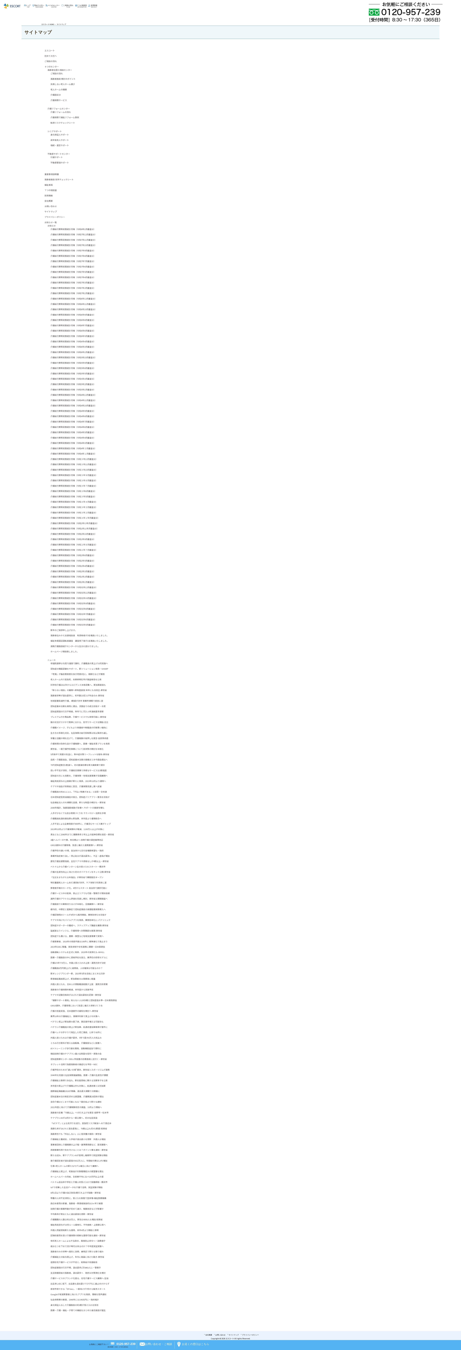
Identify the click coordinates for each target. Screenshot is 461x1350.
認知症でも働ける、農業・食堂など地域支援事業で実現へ (77, 936)
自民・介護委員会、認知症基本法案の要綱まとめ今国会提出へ (79, 759)
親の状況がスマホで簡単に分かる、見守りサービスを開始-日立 (79, 722)
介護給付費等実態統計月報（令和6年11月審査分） (74, 304)
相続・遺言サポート (60, 145)
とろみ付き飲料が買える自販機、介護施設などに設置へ (76, 1043)
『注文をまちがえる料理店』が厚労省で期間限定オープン (77, 877)
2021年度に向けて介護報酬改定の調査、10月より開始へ (76, 1107)
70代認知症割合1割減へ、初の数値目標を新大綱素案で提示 (78, 765)
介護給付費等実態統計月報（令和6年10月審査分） (74, 309)
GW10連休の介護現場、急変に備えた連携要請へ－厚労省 (77, 845)
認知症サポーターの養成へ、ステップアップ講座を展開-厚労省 (79, 925)
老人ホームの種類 (59, 89)
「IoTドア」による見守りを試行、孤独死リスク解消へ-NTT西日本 (81, 1123)
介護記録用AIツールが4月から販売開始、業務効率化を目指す (78, 914)
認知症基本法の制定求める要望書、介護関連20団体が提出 (77, 1096)
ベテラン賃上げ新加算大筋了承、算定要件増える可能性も (77, 1021)
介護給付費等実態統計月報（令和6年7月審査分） (73, 325)
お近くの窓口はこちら (195, 1344)
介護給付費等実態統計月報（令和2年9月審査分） (73, 539)
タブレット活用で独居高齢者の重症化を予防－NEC (74, 1064)
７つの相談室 (51, 190)
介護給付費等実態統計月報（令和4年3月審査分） (73, 443)
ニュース (52, 660)
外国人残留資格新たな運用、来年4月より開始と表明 (75, 1230)
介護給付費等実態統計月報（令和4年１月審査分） (74, 453)
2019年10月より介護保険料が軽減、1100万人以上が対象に (77, 829)
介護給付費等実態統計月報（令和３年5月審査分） (74, 496)
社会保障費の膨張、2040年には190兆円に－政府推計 (75, 1299)
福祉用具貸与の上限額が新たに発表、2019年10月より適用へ (78, 781)
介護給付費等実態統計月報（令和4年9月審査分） (73, 410)
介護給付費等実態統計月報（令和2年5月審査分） (73, 560)
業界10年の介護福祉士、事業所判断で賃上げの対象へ (75, 1016)
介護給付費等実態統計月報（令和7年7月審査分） (73, 261)
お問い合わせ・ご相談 (158, 1344)
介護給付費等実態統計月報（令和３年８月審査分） (74, 480)
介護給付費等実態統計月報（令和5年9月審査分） (73, 362)
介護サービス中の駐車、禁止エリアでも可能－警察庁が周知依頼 (80, 893)
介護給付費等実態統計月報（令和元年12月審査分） (74, 587)
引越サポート (57, 157)
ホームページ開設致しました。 (65, 651)
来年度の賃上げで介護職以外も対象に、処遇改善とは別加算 (78, 1085)
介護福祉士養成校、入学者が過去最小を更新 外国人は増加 (78, 1139)
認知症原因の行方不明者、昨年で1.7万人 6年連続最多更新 (77, 711)
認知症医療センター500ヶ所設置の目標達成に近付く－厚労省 (79, 1059)
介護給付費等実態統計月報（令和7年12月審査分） (74, 234)
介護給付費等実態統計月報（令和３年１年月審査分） (75, 517)
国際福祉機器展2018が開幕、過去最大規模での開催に (75, 1091)
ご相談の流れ (51, 61)
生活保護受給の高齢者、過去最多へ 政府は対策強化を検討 (78, 1272)
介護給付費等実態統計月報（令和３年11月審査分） (74, 464)
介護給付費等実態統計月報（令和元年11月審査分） (74, 592)
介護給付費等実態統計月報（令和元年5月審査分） (74, 624)
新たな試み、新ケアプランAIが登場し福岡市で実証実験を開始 (79, 1155)
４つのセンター (52, 66)
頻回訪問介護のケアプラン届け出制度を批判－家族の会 (76, 1053)
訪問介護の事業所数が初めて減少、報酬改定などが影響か (77, 1208)
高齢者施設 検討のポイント (63, 78)
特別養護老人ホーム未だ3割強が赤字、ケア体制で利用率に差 (79, 882)
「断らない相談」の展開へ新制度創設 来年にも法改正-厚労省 (79, 690)
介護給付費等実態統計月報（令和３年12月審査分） (74, 459)
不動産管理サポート (60, 162)
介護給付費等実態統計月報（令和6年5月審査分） (73, 336)
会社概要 (49, 200)
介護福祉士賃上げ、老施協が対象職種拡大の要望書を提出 (77, 1171)
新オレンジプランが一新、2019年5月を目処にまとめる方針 (78, 973)
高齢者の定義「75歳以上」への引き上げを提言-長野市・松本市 (80, 1112)
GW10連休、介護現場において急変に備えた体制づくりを (77, 1005)
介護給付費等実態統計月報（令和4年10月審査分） (74, 405)
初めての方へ (51, 55)
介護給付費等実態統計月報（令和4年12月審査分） (74, 394)
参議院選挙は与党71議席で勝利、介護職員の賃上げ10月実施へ (80, 663)
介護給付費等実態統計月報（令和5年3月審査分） (73, 378)
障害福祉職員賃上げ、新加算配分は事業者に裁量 (73, 978)
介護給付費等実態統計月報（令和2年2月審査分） (73, 576)
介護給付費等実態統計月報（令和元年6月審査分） (74, 619)
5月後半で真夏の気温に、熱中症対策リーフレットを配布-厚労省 (80, 754)
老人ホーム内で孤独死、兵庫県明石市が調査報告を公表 (76, 679)
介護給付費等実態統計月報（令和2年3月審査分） (73, 571)
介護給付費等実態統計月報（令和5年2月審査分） (73, 384)
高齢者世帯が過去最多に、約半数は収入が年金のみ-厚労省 (77, 695)
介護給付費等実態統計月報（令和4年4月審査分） (73, 437)
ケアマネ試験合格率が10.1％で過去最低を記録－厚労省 (76, 994)
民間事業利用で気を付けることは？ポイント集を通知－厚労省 (79, 1149)
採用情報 (49, 195)
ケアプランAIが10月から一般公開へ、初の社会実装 (74, 1117)
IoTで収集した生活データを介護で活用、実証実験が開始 (77, 1187)
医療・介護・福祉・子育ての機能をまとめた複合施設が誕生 (78, 1310)
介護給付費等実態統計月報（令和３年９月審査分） (74, 475)
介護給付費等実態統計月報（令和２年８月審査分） (74, 544)
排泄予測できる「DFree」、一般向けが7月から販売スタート (78, 1288)
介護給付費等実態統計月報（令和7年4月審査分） (73, 277)
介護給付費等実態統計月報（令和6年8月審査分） (73, 320)
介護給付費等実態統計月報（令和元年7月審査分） (74, 614)
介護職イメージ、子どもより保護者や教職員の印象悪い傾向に (79, 727)
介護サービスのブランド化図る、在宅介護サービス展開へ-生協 (79, 1278)
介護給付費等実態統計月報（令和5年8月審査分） (73, 368)
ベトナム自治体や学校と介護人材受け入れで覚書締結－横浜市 (79, 1182)
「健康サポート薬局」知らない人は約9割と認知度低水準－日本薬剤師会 (84, 1000)
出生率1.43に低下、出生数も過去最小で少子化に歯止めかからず (80, 1283)
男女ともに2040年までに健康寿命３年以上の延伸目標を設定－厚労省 (82, 834)
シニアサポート (55, 131)
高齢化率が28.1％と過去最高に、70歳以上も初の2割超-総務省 (79, 1128)
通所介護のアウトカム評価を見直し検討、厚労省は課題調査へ (79, 898)
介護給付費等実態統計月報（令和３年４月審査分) (73, 501)
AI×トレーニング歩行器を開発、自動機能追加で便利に (76, 1048)
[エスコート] (10, 9)
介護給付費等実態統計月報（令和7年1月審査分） (73, 293)
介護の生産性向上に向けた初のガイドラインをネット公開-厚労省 (80, 871)
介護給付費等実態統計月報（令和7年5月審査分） (73, 271)
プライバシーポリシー (55, 216)
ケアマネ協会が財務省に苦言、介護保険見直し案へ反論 (76, 786)
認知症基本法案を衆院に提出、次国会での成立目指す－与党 (78, 706)
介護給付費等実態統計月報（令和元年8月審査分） (74, 608)
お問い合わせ (51, 206)
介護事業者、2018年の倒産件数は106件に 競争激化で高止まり (79, 941)
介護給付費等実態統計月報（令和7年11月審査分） (74, 239)
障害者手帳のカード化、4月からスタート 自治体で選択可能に (79, 888)
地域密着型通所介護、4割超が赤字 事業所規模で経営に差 (77, 700)
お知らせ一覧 (51, 222)
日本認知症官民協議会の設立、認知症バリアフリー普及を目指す (80, 797)
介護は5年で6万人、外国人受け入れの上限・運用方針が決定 (78, 962)
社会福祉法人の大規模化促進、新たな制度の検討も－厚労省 (78, 802)
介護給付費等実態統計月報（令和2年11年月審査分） (75, 528)
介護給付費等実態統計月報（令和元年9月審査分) (73, 603)
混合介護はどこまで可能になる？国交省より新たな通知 (76, 1101)
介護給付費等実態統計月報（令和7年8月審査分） (73, 255)
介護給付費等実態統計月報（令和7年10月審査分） (74, 245)
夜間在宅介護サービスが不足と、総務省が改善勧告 (74, 1262)
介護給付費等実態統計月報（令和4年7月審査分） (73, 421)
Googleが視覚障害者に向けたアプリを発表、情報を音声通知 (78, 1294)
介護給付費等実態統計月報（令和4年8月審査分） (73, 416)
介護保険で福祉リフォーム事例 (65, 117)
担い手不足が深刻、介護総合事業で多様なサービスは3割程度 (79, 770)
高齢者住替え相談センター (60, 70)
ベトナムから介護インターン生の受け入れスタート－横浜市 (78, 866)
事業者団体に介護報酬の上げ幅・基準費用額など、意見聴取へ (79, 1144)
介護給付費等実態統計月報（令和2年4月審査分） (73, 565)
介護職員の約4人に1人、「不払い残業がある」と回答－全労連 (79, 791)
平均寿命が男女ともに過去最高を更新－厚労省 (72, 1214)
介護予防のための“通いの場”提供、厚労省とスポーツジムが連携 (80, 1069)
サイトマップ (51, 211)
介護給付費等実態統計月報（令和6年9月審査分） (73, 314)
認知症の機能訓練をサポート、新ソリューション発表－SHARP (79, 668)
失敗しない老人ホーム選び (63, 84)
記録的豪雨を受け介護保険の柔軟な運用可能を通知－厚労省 (78, 1235)
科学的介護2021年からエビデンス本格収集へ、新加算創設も (78, 684)
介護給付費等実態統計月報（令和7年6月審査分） (73, 266)
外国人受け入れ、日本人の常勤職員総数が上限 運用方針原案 (79, 984)
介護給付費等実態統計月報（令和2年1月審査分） (73, 582)
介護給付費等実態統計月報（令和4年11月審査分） (74, 400)
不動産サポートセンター (59, 153)
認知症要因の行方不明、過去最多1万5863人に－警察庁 (76, 1267)
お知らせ (52, 225)
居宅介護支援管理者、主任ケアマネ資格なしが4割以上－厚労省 (80, 861)
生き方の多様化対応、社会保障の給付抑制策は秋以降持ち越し (79, 733)
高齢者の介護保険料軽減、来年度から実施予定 (72, 989)
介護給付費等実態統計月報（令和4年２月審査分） (74, 448)
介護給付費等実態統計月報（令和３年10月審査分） (74, 469)
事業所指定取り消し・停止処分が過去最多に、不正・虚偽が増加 (80, 855)
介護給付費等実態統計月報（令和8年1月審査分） (73, 229)
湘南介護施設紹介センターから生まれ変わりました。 (75, 646)
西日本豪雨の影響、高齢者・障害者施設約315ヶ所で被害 (77, 1203)
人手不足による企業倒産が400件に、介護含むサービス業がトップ (81, 823)
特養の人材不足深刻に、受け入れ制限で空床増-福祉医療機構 (78, 1198)
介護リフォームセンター (59, 108)
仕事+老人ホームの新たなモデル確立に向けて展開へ (75, 1166)
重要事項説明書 (52, 174)
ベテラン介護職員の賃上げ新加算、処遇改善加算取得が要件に (79, 1027)
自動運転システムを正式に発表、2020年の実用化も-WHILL (77, 952)
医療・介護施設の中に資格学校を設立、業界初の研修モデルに (79, 957)
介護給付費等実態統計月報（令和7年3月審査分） (73, 282)
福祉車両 (49, 184)
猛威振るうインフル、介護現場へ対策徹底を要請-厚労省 (76, 930)
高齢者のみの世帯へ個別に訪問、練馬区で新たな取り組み (77, 1251)
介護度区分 (56, 94)
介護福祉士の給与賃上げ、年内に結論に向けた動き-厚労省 (77, 1256)
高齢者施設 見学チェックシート (59, 179)
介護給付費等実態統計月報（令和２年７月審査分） (74, 549)
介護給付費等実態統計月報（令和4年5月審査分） (73, 432)
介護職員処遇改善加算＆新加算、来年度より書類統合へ (76, 818)
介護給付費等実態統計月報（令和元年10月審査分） (74, 598)
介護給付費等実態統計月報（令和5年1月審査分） (73, 389)
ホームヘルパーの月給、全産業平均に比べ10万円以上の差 (77, 1176)
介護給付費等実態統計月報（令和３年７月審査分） (74, 485)
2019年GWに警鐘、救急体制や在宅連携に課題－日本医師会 (78, 946)
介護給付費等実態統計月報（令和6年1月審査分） (73, 352)
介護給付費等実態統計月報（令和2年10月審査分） (74, 533)
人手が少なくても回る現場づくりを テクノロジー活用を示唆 (78, 813)
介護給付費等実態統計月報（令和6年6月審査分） (73, 330)
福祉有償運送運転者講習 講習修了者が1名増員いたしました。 (80, 640)
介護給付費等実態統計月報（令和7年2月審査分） (73, 288)
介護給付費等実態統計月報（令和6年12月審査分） (74, 298)
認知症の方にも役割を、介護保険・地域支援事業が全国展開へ (79, 775)
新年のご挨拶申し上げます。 (64, 630)
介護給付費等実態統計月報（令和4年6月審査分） (73, 427)
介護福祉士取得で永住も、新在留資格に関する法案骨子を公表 (79, 1080)
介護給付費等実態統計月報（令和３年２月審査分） (74, 512)
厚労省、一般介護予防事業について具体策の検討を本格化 (77, 748)
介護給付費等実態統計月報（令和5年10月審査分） (74, 357)
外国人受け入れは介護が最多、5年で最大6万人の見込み (76, 1037)
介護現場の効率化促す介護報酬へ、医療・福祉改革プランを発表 (80, 743)
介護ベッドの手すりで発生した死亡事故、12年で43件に (76, 1032)
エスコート (50, 50)
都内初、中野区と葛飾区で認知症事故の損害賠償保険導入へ (78, 909)
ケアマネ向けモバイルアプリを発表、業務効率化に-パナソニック (80, 920)
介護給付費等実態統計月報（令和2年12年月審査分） (75, 523)
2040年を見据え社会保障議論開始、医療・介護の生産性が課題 (79, 1075)
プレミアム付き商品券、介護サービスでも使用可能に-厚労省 (78, 716)
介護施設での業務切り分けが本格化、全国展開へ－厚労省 (77, 904)
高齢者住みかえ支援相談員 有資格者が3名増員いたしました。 (80, 635)
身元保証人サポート (60, 134)
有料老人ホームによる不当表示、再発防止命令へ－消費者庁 (78, 1240)
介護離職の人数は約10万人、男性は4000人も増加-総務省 (77, 1219)
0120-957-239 (125, 1344)
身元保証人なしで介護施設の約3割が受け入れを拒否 (74, 1305)
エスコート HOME (47, 24)
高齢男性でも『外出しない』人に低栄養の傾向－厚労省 (76, 1133)
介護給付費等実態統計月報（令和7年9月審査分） (73, 250)
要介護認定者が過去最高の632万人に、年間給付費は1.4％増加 (79, 1160)
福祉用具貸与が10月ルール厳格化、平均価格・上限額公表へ (78, 1224)
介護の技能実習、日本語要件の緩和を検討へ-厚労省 (74, 1011)
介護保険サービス (59, 100)
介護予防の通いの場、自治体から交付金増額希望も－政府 (77, 850)
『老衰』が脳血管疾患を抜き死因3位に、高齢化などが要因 (79, 674)
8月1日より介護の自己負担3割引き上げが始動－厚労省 (76, 1192)
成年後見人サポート (60, 140)
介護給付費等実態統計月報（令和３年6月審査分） (74, 491)
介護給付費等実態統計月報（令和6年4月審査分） (73, 341)
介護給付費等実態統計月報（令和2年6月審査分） (73, 555)
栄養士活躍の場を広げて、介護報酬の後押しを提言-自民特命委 (79, 738)
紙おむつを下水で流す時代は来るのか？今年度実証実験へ (77, 1246)
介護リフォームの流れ (61, 112)
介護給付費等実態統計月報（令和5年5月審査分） (73, 373)
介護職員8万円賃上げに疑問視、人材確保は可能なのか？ (77, 968)
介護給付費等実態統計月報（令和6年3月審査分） (73, 346)
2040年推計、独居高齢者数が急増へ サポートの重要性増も (77, 807)
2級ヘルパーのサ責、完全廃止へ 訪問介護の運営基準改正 (77, 839)
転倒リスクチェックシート (63, 122)
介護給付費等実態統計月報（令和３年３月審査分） (74, 507)
